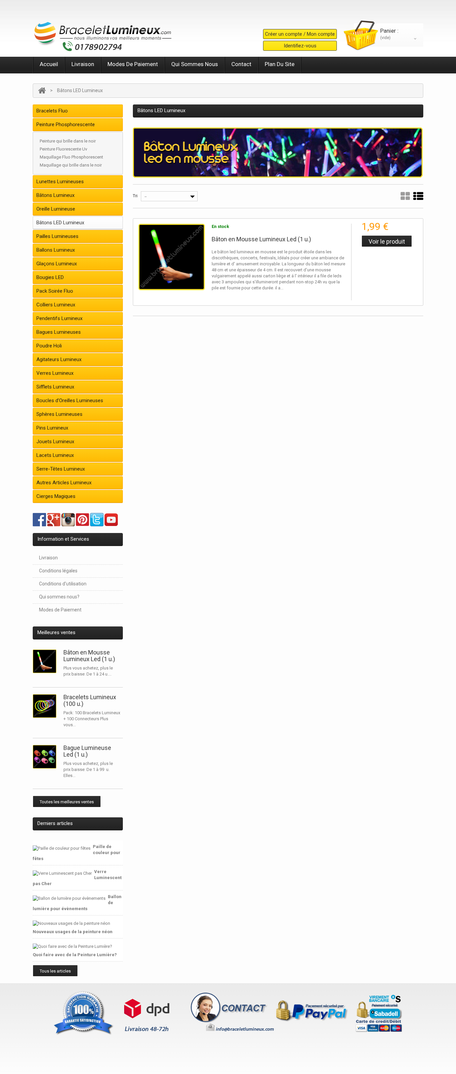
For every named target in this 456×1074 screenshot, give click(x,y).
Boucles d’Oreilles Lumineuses (69, 400)
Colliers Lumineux (55, 305)
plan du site (279, 64)
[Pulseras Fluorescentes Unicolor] (46, 706)
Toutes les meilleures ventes (67, 801)
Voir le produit (387, 241)
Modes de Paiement (132, 64)
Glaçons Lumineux (56, 264)
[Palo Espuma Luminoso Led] (46, 661)
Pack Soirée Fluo (54, 291)
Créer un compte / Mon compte (300, 34)
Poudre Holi (49, 346)
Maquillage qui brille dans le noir (71, 165)
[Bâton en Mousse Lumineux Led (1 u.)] (171, 257)
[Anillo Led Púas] (46, 757)
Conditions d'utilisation (62, 583)
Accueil (49, 64)
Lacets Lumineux (55, 455)
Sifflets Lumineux (55, 387)
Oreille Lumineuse (55, 209)
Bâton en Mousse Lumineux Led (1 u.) (89, 655)
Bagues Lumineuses (58, 332)
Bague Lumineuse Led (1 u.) (87, 751)
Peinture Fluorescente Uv (63, 149)
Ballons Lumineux (55, 250)
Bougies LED (50, 277)
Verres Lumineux (54, 373)
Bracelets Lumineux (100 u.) (89, 700)
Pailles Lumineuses (57, 236)
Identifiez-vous (300, 46)
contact (241, 64)
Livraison (82, 64)
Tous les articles (55, 971)
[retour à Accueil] (42, 90)
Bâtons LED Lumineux (60, 223)
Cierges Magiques (55, 496)
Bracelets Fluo (52, 111)
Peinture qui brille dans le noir (68, 141)
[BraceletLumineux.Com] (103, 34)
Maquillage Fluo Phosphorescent (71, 157)
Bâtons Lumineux (55, 195)
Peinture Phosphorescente (65, 124)
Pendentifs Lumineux (59, 318)
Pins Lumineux (52, 428)
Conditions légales (58, 570)
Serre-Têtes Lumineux (60, 469)
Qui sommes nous (194, 64)
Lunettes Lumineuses (60, 182)
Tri (135, 195)
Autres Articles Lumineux (63, 483)
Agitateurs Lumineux (58, 359)
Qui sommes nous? (59, 596)
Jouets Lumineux (55, 442)
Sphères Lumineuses (59, 414)
